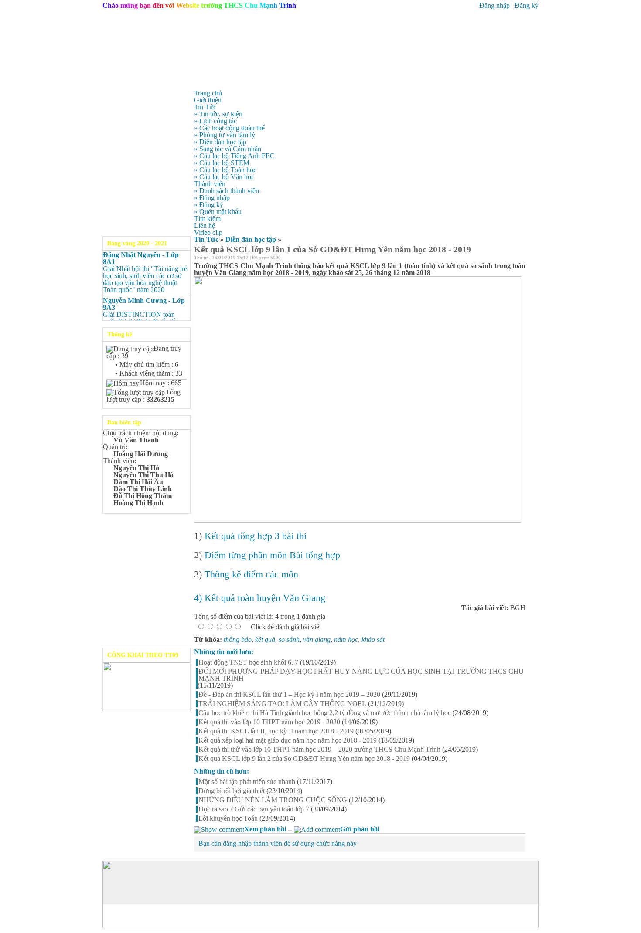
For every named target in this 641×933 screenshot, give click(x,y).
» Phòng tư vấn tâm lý (224, 135)
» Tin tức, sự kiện (218, 114)
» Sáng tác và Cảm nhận (227, 149)
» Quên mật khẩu (218, 211)
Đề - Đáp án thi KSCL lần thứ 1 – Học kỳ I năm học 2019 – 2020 (289, 694)
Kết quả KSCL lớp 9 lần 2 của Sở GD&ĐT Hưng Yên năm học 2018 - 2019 (304, 758)
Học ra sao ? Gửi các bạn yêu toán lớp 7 (253, 809)
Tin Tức (206, 239)
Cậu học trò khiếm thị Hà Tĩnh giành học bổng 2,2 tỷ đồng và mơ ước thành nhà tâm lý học (324, 712)
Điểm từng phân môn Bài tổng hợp (272, 555)
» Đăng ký (208, 204)
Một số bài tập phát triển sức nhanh (246, 781)
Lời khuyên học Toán (228, 818)
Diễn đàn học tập (250, 239)
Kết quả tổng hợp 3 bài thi (256, 535)
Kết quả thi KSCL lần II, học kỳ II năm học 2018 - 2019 (276, 731)
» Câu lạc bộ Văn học (224, 176)
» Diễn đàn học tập (220, 142)
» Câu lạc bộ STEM (221, 162)
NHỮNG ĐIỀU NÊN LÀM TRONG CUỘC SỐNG (272, 800)
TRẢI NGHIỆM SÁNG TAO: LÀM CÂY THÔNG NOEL (282, 703)
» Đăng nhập (212, 197)
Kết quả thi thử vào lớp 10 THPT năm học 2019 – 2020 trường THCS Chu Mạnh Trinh (319, 749)
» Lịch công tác (215, 121)
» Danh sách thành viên (226, 190)
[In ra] (510, 258)
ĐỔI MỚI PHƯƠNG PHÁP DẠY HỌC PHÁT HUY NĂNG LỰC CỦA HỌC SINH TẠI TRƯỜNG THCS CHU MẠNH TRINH (361, 675)
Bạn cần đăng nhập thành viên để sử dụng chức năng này (277, 843)
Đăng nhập (494, 5)
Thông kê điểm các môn (251, 574)
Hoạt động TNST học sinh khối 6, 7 (248, 662)
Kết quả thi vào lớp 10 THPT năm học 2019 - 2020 (269, 722)
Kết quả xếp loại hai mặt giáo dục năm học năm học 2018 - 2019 (287, 740)
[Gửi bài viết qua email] (499, 258)
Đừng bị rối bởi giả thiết (231, 790)
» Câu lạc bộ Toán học (225, 169)
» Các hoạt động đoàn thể (229, 128)
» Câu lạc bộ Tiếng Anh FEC (234, 155)
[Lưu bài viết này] (521, 258)
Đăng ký (527, 5)
